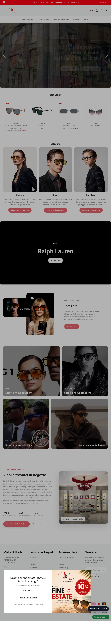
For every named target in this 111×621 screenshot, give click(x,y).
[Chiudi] (88, 572)
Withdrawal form (98, 609)
